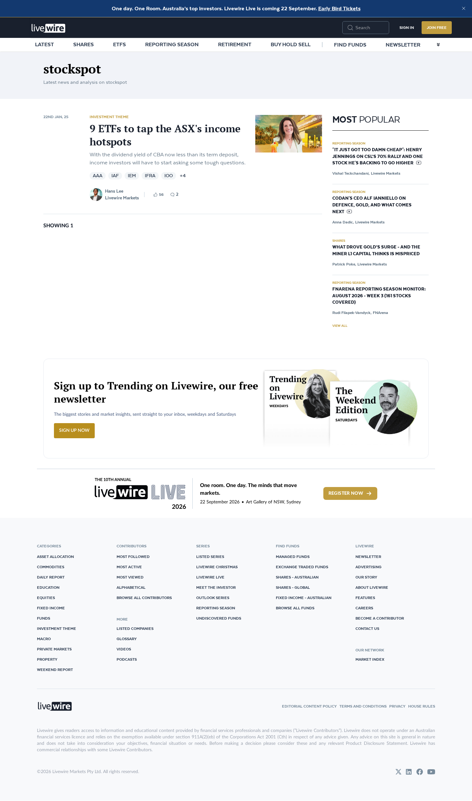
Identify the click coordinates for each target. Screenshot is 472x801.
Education (48, 587)
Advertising (368, 566)
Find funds (350, 44)
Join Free (437, 27)
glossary (127, 638)
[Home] (48, 28)
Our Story (366, 577)
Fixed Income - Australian (303, 597)
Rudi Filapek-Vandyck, (351, 312)
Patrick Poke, (344, 264)
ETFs (119, 44)
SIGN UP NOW (74, 430)
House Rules (421, 706)
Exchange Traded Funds (302, 566)
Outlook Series (212, 597)
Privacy (397, 706)
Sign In (406, 27)
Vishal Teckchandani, (351, 173)
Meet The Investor (216, 587)
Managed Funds (293, 556)
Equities (46, 597)
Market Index (369, 659)
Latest (44, 44)
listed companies (135, 628)
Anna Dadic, (343, 222)
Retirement (234, 44)
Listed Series (210, 556)
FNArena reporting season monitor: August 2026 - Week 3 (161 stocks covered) (379, 296)
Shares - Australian (297, 577)
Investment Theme (109, 116)
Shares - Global (293, 587)
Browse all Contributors (144, 597)
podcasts (127, 659)
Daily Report (51, 577)
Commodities (50, 566)
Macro (44, 638)
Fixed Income (51, 607)
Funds (43, 618)
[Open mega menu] (438, 44)
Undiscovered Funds (218, 618)
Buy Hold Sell (290, 44)
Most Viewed (130, 577)
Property (47, 659)
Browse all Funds (295, 607)
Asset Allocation (55, 556)
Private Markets (54, 649)
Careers (364, 607)
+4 (183, 175)
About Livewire (371, 587)
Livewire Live (210, 577)
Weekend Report (55, 669)
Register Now (345, 493)
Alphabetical (131, 587)
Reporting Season (172, 44)
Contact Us (367, 628)
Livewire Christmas (217, 566)
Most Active (129, 566)
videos (124, 649)
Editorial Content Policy (309, 706)
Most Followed (133, 556)
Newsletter (403, 44)
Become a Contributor (379, 618)
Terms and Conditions (363, 706)
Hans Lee (114, 191)
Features (365, 597)
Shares (83, 44)
